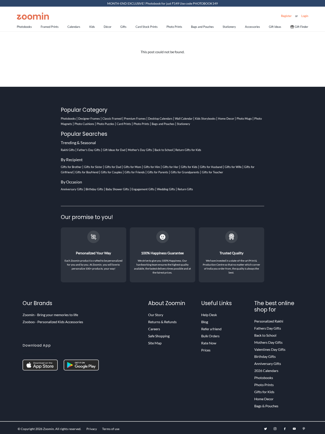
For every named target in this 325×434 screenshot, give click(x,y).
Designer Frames (89, 118)
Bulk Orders (210, 336)
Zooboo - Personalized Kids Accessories (53, 322)
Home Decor (226, 118)
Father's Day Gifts (88, 150)
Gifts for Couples (111, 172)
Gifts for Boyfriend (86, 172)
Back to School (164, 150)
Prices (205, 350)
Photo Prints (174, 26)
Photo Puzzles (105, 124)
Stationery (229, 26)
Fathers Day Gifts (267, 328)
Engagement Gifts (143, 189)
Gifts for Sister (93, 167)
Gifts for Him (152, 167)
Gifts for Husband (211, 167)
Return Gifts (185, 189)
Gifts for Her (170, 167)
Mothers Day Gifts (268, 342)
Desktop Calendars (160, 118)
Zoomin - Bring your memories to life (50, 315)
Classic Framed (112, 118)
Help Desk (209, 315)
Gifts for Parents (157, 172)
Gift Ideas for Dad (114, 150)
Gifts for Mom (132, 167)
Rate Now (208, 343)
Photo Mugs (244, 118)
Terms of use (110, 429)
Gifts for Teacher (212, 172)
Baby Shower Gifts (117, 189)
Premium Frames (135, 118)
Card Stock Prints (147, 26)
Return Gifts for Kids (188, 150)
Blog (204, 322)
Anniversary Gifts (72, 189)
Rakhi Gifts (68, 150)
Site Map (155, 343)
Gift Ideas (275, 26)
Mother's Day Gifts (140, 150)
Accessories (252, 26)
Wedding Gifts (166, 189)
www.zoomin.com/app (39, 353)
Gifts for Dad (113, 167)
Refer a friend (211, 329)
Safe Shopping (159, 336)
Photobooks (24, 26)
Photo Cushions (84, 124)
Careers (154, 329)
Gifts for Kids (189, 167)
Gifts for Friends (134, 172)
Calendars (73, 26)
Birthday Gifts (94, 189)
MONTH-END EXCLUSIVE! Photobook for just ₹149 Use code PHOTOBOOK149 (162, 3)
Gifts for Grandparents (185, 172)
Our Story (155, 315)
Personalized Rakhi (268, 321)
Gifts (123, 26)
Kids (92, 26)
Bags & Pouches (266, 406)
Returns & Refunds (162, 322)
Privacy (91, 429)
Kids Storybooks (205, 118)
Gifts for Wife (233, 167)
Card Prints (124, 124)
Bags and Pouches (202, 26)
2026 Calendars (266, 370)
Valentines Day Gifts (269, 349)
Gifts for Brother (71, 167)
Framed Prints (50, 26)
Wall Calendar (184, 118)
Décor (107, 26)
